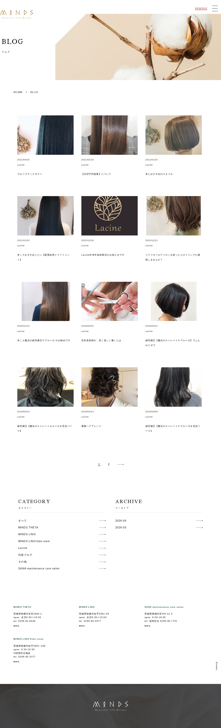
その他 (22, 561)
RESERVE (201, 8)
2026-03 (121, 527)
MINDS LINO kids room (34, 541)
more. (16, 626)
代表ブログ (25, 555)
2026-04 (121, 520)
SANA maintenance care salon (39, 568)
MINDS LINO (27, 534)
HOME (18, 92)
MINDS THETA (28, 527)
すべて (22, 520)
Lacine (22, 548)
